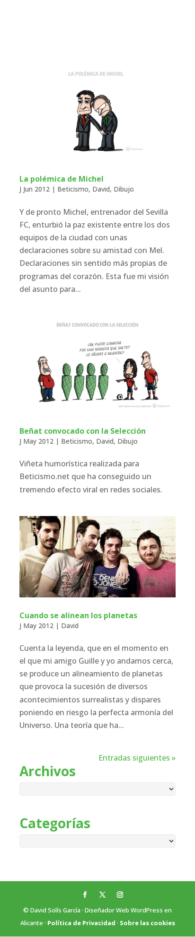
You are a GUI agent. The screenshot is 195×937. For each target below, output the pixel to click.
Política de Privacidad (81, 923)
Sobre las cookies (147, 923)
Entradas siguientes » (137, 758)
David (101, 188)
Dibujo (124, 188)
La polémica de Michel (61, 179)
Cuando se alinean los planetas (78, 615)
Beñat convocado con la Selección (82, 431)
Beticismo (73, 188)
